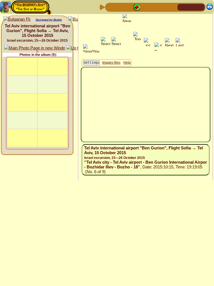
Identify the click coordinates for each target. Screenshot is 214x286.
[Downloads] (163, 6)
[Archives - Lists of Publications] (128, 6)
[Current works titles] (145, 6)
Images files (111, 63)
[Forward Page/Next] (119, 6)
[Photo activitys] (154, 6)
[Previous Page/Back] (110, 6)
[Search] (172, 6)
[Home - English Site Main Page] (191, 6)
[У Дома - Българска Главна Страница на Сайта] (200, 6)
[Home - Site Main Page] (182, 6)
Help (127, 63)
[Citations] (136, 6)
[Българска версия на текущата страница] (17, 19)
